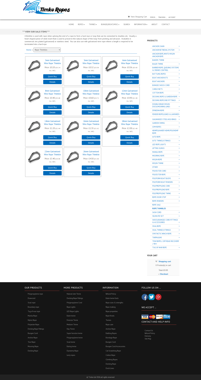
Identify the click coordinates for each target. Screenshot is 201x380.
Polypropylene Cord (161, 186)
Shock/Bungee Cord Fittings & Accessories (165, 221)
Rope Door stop (159, 197)
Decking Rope (33, 351)
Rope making (111, 307)
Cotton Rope (158, 93)
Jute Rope (156, 137)
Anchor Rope (32, 338)
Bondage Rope (111, 338)
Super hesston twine (74, 333)
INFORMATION (140, 24)
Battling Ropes (159, 74)
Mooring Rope (158, 156)
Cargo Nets (157, 89)
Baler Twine (157, 64)
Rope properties (112, 311)
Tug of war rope (34, 311)
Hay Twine (71, 329)
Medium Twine (72, 324)
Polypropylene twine (75, 338)
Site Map (148, 339)
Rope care (109, 324)
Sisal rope (31, 302)
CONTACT (166, 24)
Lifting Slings (158, 148)
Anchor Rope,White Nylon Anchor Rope (163, 55)
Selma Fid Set (158, 216)
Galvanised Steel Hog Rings (164, 119)
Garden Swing (158, 123)
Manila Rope (157, 152)
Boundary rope (33, 307)
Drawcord (31, 298)
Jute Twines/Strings (161, 141)
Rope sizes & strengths (114, 302)
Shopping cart (165, 261)
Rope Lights (71, 307)
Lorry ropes (71, 355)
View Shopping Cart (139, 16)
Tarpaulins (157, 237)
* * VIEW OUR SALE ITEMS (35, 31)
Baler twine (71, 316)
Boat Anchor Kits (160, 78)
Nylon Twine (157, 163)
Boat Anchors (158, 81)
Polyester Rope (159, 174)
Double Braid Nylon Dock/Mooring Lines (161, 105)
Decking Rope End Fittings (164, 100)
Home (28, 50)
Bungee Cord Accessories (115, 346)
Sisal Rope (156, 226)
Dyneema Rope (158, 110)
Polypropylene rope (35, 294)
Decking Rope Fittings (36, 329)
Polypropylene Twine (161, 193)
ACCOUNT (172, 17)
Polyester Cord (159, 171)
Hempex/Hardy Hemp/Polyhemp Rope (165, 131)
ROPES (80, 24)
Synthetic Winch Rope (161, 234)
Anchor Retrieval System (163, 50)
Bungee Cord (33, 333)
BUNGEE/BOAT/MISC (109, 24)
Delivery (148, 336)
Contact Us (149, 330)
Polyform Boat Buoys (161, 178)
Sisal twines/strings (161, 230)
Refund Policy (111, 294)
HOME (71, 24)
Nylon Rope (157, 159)
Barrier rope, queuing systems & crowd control (165, 68)
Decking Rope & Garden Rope (164, 96)
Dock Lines (110, 368)
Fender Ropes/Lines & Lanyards (165, 114)
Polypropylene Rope (160, 189)
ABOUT (155, 24)
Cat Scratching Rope (113, 351)
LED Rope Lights (159, 144)
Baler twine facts (112, 298)
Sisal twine (71, 342)
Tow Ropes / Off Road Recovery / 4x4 (165, 242)
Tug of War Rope (159, 247)
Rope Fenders (158, 201)
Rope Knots (110, 316)
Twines (108, 320)
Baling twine (71, 346)
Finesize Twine (72, 320)
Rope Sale (156, 205)
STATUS (152, 17)
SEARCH (126, 24)
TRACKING (161, 17)
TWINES (92, 24)
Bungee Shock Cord (161, 85)
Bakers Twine (158, 60)
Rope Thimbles (159, 208)
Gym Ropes (156, 127)
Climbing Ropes (112, 359)
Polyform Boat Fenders (162, 182)
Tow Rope (31, 342)
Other (155, 167)
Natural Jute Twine (74, 294)
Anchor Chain (158, 46)
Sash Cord (156, 212)
